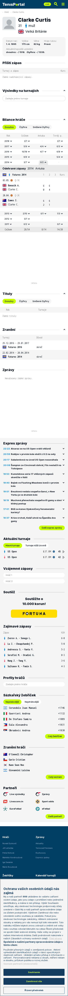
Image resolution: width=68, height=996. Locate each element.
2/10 (25, 213)
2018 (6, 141)
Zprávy (46, 794)
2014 (6, 162)
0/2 (42, 162)
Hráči (6, 12)
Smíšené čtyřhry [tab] (41, 127)
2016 (6, 151)
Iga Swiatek (7, 862)
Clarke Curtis (18, 12)
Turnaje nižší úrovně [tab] (35, 545)
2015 (6, 157)
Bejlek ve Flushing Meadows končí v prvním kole (35, 484)
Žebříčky (7, 875)
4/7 (42, 151)
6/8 (58, 151)
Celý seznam (55, 777)
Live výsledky (17, 794)
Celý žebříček (55, 736)
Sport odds (48, 801)
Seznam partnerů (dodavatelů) (20, 963)
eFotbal (46, 808)
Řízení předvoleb (34, 990)
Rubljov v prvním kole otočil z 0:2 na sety (33, 454)
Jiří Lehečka (7, 848)
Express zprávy (42, 857)
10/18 (24, 151)
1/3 (58, 213)
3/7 (25, 162)
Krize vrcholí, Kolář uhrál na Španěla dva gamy (33, 519)
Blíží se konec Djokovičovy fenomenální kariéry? (32, 511)
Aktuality (39, 843)
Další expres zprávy (52, 527)
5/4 (58, 157)
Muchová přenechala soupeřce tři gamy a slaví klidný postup (36, 502)
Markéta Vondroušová (12, 857)
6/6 (25, 157)
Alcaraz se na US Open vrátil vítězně (31, 448)
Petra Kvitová (8, 853)
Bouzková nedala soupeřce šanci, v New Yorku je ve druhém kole (33, 493)
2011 (7, 224)
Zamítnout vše (34, 981)
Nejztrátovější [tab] (32, 701)
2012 (6, 218)
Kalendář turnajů (45, 875)
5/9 (25, 146)
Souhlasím (34, 972)
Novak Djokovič (9, 843)
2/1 (25, 141)
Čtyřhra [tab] (23, 127)
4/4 (42, 146)
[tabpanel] (34, 182)
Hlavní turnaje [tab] (13, 545)
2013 (6, 213)
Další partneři (55, 816)
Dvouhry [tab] (9, 301)
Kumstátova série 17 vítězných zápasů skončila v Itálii (32, 476)
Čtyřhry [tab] (23, 301)
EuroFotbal (15, 808)
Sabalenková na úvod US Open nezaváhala (34, 459)
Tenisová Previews (44, 848)
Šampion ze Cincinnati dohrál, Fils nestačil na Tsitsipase (36, 467)
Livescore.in (16, 801)
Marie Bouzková (9, 867)
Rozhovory (41, 853)
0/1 (42, 213)
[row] (34, 141)
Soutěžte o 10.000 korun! (34, 601)
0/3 (58, 146)
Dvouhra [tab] (9, 127)
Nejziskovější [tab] (12, 701)
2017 (6, 146)
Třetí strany (55, 938)
